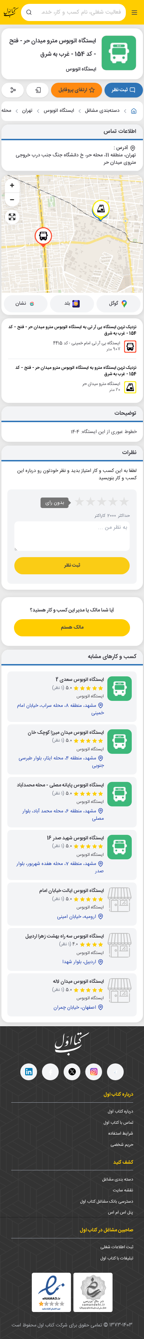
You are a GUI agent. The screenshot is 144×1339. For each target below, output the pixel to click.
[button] (43, 237)
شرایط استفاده (120, 1133)
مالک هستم (72, 627)
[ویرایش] (37, 90)
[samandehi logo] (93, 1292)
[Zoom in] (12, 185)
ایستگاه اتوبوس (59, 111)
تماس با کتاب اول (118, 1122)
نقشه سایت (123, 1190)
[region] (72, 234)
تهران (27, 111)
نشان (20, 303)
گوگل (113, 303)
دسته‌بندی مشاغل (102, 111)
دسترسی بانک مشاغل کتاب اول (106, 1201)
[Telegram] (115, 1071)
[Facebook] (50, 1071)
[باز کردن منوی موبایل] (134, 12)
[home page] (11, 12)
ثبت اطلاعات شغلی (116, 1247)
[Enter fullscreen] (12, 217)
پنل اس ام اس (120, 1212)
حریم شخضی (121, 1144)
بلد (67, 303)
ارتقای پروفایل (72, 90)
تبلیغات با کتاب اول (116, 1258)
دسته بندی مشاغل (117, 1179)
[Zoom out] (12, 199)
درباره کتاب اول (120, 1111)
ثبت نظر (120, 90)
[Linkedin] (28, 1071)
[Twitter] (72, 1071)
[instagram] (93, 1071)
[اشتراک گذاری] (12, 90)
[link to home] (134, 111)
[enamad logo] (51, 1292)
